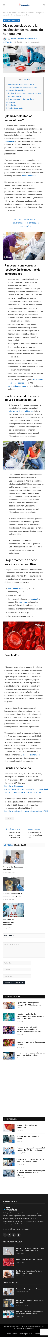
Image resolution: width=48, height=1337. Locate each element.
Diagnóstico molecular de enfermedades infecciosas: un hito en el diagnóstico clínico (30, 1016)
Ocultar (26, 80)
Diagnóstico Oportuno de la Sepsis (29, 1259)
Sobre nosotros (12, 1334)
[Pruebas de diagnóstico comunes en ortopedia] (13, 884)
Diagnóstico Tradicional (11, 20)
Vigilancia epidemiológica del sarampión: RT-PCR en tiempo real (29, 1004)
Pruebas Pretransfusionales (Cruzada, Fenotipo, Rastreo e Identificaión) (30, 1249)
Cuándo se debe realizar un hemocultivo (27, 1126)
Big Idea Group (39, 1326)
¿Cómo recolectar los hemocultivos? (20, 84)
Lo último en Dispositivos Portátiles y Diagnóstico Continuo (29, 1272)
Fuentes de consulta (14, 108)
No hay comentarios (34, 42)
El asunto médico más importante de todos (35, 834)
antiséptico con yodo (17, 386)
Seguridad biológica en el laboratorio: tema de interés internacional (31, 1054)
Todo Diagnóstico (9, 1326)
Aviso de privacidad (25, 1334)
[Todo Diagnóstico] (24, 4)
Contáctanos (38, 1334)
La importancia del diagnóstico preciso (28, 1138)
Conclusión (11, 105)
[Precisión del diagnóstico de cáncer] (13, 857)
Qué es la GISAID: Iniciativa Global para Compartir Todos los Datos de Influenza (31, 1173)
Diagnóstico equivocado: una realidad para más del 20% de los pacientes (31, 1149)
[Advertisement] (24, 1088)
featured (9, 819)
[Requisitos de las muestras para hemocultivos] (13, 910)
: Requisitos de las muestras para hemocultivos (25, 222)
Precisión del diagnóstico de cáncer (29, 1289)
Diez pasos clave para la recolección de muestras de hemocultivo (29, 1313)
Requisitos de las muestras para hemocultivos (14, 834)
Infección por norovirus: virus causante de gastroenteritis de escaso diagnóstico (31, 1042)
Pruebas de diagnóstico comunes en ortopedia (29, 1301)
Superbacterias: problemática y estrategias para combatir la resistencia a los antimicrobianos (29, 1029)
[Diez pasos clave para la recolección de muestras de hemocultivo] (24, 60)
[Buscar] (44, 5)
